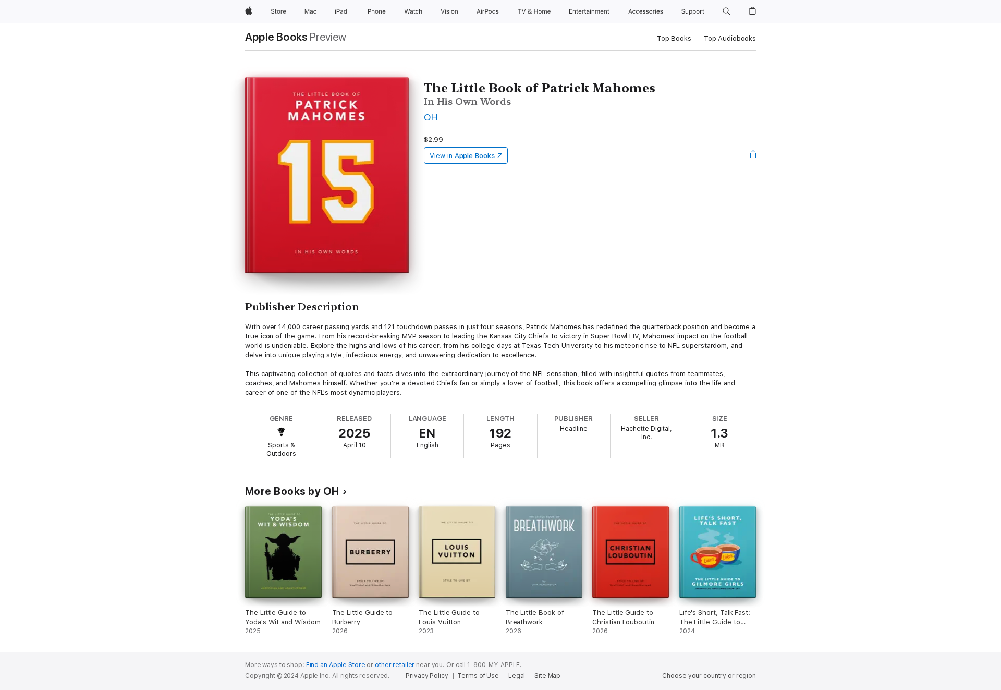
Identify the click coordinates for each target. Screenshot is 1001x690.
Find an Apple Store (335, 665)
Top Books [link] (674, 38)
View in (462, 156)
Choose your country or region (709, 676)
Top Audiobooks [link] (730, 38)
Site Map (547, 676)
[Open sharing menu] (753, 155)
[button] (726, 11)
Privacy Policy (427, 676)
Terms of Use (478, 676)
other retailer (394, 665)
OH (430, 117)
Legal (516, 676)
